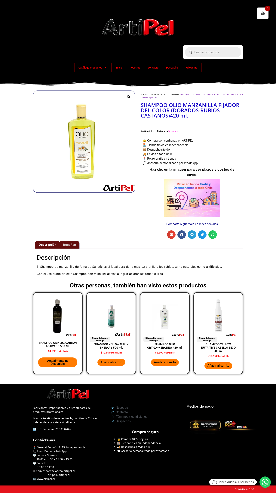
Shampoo (175, 94)
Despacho (172, 67)
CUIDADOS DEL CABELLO (158, 94)
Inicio (118, 67)
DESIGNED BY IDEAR (244, 489)
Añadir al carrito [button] (111, 362)
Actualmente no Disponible (58, 362)
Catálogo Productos (90, 67)
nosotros (135, 67)
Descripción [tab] (47, 244)
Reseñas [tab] (69, 244)
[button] (128, 96)
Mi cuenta (192, 67)
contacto (153, 67)
